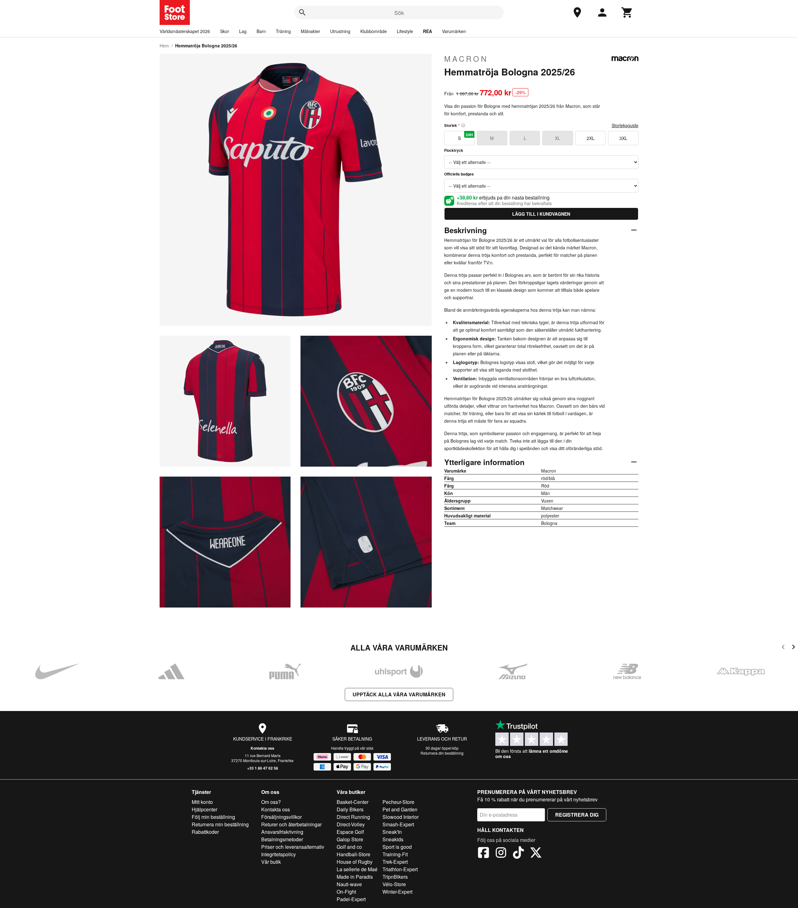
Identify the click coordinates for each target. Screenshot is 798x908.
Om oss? (271, 801)
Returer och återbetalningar (291, 824)
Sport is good (397, 846)
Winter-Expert (397, 891)
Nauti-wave (349, 884)
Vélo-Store (394, 884)
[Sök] (302, 12)
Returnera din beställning (442, 753)
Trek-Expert (395, 861)
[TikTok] (518, 853)
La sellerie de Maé (357, 869)
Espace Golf (350, 831)
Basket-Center (352, 801)
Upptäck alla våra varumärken (399, 694)
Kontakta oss (262, 748)
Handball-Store (353, 854)
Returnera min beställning (220, 824)
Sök (399, 12)
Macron (466, 59)
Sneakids (392, 839)
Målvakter (310, 31)
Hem (164, 45)
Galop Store (350, 839)
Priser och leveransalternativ (292, 846)
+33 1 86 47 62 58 (262, 768)
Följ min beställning (213, 816)
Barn (261, 31)
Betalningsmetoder (282, 839)
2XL (590, 138)
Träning (283, 31)
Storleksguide (625, 125)
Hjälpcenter (204, 809)
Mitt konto (202, 801)
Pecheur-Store (398, 801)
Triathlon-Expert (400, 869)
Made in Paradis (355, 876)
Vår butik (271, 861)
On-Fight (346, 891)
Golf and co (349, 846)
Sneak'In (392, 831)
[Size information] (463, 125)
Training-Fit (395, 854)
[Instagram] (501, 853)
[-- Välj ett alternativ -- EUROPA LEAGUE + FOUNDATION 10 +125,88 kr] (541, 186)
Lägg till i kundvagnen (541, 214)
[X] (536, 853)
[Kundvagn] (627, 12)
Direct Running (353, 816)
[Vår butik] (577, 12)
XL (557, 138)
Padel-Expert (351, 899)
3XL (623, 138)
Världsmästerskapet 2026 (185, 31)
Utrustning (340, 31)
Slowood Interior (400, 816)
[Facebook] (483, 853)
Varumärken (454, 31)
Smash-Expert (398, 824)
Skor (224, 31)
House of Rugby (355, 861)
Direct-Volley (351, 824)
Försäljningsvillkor (281, 816)
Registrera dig (576, 814)
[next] (793, 647)
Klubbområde (373, 31)
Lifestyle (405, 31)
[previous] (783, 647)
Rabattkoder (205, 831)
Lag (243, 31)
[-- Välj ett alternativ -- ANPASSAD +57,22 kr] (541, 162)
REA (427, 31)
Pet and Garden (399, 809)
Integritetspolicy (278, 854)
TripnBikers (395, 876)
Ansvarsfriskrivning (282, 831)
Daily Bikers (350, 809)
